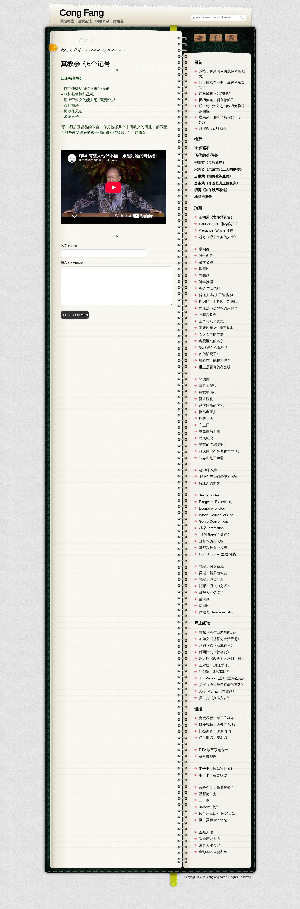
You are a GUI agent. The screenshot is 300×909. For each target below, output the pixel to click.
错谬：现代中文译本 (215, 586)
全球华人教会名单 (213, 852)
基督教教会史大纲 (213, 548)
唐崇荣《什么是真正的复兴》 (217, 183)
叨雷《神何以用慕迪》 (211, 190)
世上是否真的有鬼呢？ (216, 367)
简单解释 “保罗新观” (214, 94)
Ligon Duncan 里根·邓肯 (217, 554)
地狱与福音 (203, 197)
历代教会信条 (206, 155)
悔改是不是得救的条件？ (218, 308)
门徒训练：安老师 (213, 738)
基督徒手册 (208, 794)
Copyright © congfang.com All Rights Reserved (217, 877)
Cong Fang (82, 12)
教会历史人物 (209, 839)
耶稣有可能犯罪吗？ (215, 360)
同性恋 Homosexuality (216, 612)
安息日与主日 (209, 432)
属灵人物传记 (209, 845)
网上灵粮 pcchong (213, 820)
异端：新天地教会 (213, 573)
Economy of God (212, 508)
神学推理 (206, 282)
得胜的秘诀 (208, 386)
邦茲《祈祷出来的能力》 (218, 632)
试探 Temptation (211, 528)
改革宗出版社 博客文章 (217, 813)
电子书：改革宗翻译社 (216, 768)
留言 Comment (72, 263)
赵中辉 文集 (208, 470)
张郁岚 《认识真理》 (215, 672)
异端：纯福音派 (211, 579)
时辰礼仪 (206, 438)
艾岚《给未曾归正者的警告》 (222, 685)
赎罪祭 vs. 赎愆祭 (213, 128)
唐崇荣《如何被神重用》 (213, 176)
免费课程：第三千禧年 (216, 718)
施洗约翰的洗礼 (211, 405)
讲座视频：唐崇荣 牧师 (217, 724)
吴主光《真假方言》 (215, 698)
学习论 (204, 249)
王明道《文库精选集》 (216, 217)
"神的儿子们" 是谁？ (214, 535)
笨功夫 (204, 379)
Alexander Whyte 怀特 (216, 230)
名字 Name (69, 246)
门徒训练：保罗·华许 (215, 731)
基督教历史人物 (211, 541)
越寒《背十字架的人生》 (218, 237)
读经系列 (202, 148)
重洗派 (204, 599)
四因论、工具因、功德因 (218, 301)
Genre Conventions (214, 521)
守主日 (204, 425)
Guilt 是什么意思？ (213, 347)
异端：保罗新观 (211, 566)
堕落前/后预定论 (212, 445)
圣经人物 (206, 832)
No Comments (117, 50)
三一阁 (204, 800)
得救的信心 (208, 392)
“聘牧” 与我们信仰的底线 (218, 476)
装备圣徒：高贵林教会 (216, 787)
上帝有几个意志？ (213, 321)
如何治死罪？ (209, 354)
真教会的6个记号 (85, 63)
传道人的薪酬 (209, 483)
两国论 (204, 606)
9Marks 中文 (209, 807)
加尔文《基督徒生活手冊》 (220, 639)
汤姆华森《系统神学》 (216, 645)
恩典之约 (206, 418)
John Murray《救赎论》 (217, 691)
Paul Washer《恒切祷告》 (219, 224)
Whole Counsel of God (216, 515)
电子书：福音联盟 (213, 775)
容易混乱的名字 (211, 341)
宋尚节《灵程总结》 (210, 162)
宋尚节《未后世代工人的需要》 (219, 169)
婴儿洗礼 (206, 399)
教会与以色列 (209, 288)
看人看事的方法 (211, 334)
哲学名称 (206, 262)
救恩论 (204, 275)
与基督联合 (208, 315)
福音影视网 (208, 756)
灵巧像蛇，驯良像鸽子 (216, 100)
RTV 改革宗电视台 (213, 750)
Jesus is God (209, 495)
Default (95, 50)
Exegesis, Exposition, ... (217, 502)
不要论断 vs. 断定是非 (216, 328)
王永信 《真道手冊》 (215, 665)
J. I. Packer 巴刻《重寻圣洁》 (222, 678)
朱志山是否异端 (211, 458)
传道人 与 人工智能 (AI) (217, 295)
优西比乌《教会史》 (215, 652)
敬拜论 (204, 269)
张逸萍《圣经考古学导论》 (220, 451)
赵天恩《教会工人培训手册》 (222, 659)
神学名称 (206, 256)
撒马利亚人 (208, 412)
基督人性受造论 (211, 593)
